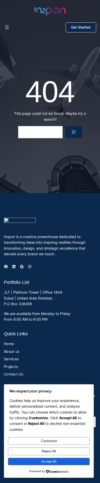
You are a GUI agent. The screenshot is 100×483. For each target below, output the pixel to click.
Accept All (48, 461)
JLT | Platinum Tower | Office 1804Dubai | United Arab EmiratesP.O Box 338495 (33, 298)
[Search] (73, 132)
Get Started (81, 27)
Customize (49, 441)
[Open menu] (7, 27)
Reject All (49, 451)
